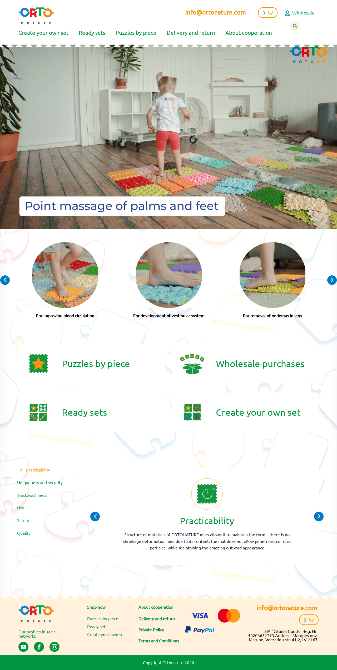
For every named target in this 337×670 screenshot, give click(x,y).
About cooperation (248, 32)
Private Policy (151, 629)
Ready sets (92, 32)
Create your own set (43, 32)
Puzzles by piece (136, 32)
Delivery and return (191, 32)
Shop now (96, 606)
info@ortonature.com (215, 12)
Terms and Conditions (158, 640)
